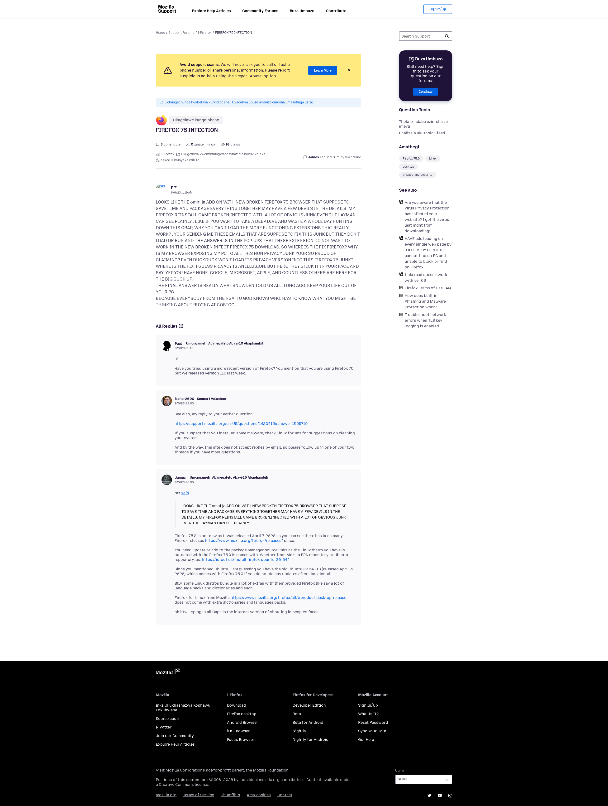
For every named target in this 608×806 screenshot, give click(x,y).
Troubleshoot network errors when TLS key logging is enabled (425, 320)
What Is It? (368, 714)
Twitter (429, 795)
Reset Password (373, 722)
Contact (284, 795)
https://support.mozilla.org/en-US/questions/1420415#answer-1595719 (241, 423)
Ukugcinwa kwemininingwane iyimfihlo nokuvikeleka (223, 154)
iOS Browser (238, 731)
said (185, 493)
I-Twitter (163, 727)
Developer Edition (309, 705)
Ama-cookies (259, 795)
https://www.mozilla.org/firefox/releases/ (244, 540)
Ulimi (399, 770)
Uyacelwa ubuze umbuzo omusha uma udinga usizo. (273, 102)
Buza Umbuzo (302, 11)
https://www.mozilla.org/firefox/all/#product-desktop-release (288, 597)
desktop (408, 166)
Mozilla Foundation (271, 770)
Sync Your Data (372, 731)
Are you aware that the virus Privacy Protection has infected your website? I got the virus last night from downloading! (427, 216)
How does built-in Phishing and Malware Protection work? (425, 301)
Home (160, 33)
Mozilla (168, 672)
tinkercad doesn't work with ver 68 (426, 277)
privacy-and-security (417, 174)
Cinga (447, 36)
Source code (167, 718)
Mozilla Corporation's (185, 770)
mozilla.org (166, 795)
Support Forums (181, 33)
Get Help (366, 739)
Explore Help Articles (211, 11)
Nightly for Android (310, 739)
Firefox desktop (241, 714)
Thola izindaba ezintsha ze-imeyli (424, 124)
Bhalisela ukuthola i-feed (422, 133)
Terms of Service (198, 795)
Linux (433, 158)
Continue (425, 92)
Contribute (336, 11)
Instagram (450, 795)
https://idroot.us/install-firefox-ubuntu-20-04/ (245, 559)
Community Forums (260, 11)
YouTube (440, 795)
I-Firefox (205, 33)
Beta (297, 714)
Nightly (299, 731)
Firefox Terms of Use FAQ (428, 288)
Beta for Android (308, 722)
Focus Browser (240, 739)
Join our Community (175, 735)
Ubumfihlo (230, 795)
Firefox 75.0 (411, 158)
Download (236, 705)
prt (174, 187)
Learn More (323, 70)
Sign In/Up (438, 9)
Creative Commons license (183, 784)
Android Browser (242, 722)
